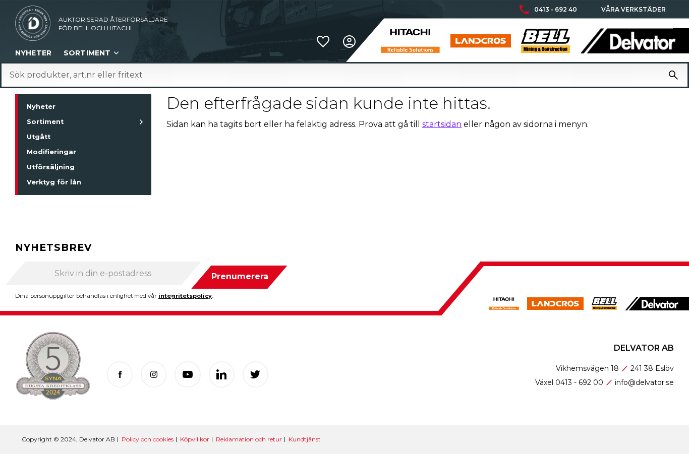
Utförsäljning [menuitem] (51, 167)
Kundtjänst (305, 439)
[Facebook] (120, 374)
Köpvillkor (194, 439)
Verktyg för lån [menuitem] (54, 182)
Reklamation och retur (249, 439)
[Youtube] (187, 374)
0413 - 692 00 (579, 382)
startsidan (442, 124)
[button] (323, 41)
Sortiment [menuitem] (87, 52)
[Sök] (673, 75)
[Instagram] (153, 374)
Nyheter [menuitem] (33, 52)
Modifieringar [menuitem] (51, 152)
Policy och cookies (148, 439)
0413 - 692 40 (555, 10)
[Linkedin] (222, 374)
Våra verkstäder (633, 10)
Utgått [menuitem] (38, 137)
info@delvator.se (644, 382)
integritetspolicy (185, 295)
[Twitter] (255, 374)
